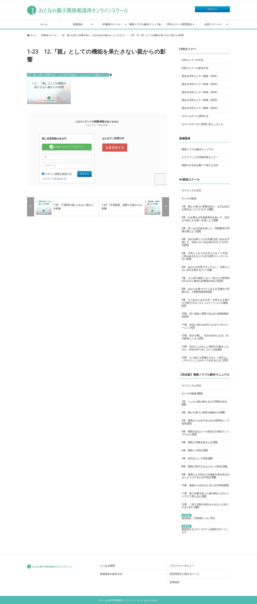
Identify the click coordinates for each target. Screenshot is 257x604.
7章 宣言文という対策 (197, 458)
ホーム (44, 24)
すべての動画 (189, 198)
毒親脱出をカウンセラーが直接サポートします (205, 529)
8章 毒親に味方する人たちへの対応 (204, 466)
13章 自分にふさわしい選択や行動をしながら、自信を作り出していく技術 (205, 348)
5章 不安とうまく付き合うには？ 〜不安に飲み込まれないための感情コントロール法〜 (205, 256)
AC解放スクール (111, 24)
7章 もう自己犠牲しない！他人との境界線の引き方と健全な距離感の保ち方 (206, 279)
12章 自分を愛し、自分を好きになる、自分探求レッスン (205, 337)
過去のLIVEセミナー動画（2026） (200, 76)
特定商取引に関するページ (184, 574)
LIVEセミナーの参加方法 (195, 68)
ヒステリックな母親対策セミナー (200, 157)
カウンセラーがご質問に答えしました (202, 124)
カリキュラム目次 (191, 190)
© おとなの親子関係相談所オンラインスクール (119, 600)
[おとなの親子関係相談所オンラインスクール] (77, 14)
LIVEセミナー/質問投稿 (179, 24)
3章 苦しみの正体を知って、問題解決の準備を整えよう (206, 230)
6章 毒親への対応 (195, 450)
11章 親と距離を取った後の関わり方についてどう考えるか (205, 495)
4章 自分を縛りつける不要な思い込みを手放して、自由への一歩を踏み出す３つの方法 (206, 242)
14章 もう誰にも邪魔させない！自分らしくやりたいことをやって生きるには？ (205, 359)
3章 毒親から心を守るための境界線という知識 (206, 422)
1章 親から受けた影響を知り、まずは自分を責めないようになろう (60, 75)
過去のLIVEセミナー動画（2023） (200, 100)
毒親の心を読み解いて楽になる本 (200, 165)
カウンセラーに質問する (195, 116)
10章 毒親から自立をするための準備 (205, 485)
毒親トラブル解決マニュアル (145, 24)
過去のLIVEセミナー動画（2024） (200, 92)
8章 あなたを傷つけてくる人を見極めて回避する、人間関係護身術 (206, 290)
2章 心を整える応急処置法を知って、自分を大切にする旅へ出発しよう (206, 219)
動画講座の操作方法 (111, 574)
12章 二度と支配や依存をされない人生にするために (205, 506)
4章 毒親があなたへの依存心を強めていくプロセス (206, 433)
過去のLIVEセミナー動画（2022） (200, 108)
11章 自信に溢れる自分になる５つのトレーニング (205, 326)
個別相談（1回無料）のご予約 (198, 517)
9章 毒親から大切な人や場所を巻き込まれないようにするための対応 (206, 476)
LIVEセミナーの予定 (193, 60)
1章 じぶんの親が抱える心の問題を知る (204, 403)
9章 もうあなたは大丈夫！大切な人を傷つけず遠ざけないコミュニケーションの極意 (206, 302)
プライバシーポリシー (182, 565)
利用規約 (175, 582)
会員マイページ (213, 24)
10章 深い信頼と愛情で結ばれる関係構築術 (205, 315)
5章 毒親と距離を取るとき (199, 442)
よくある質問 (107, 565)
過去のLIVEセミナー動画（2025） (200, 84)
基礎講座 (78, 24)
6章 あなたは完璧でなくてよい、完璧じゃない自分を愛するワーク (206, 268)
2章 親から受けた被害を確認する (203, 412)
